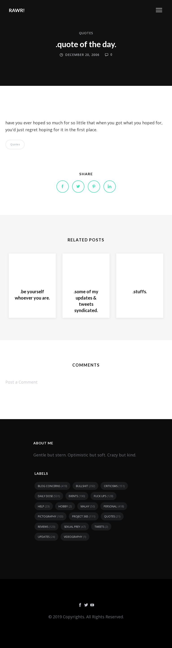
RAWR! (17, 10)
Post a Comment (21, 382)
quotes (86, 33)
